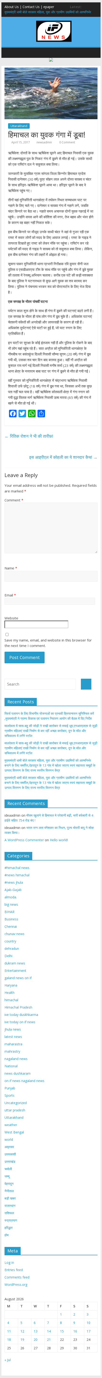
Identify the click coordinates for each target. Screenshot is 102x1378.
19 (22, 1339)
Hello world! (59, 840)
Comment (14, 500)
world (9, 1139)
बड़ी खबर (10, 1198)
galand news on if (18, 978)
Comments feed (17, 1277)
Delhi (8, 956)
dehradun (12, 948)
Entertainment (15, 970)
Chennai (11, 926)
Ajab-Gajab (13, 889)
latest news (13, 1036)
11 (9, 1331)
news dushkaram (18, 1073)
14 (49, 1331)
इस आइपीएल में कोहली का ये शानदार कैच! (63, 457)
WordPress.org (16, 1284)
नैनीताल (9, 1191)
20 (35, 1339)
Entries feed (14, 1270)
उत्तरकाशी (10, 1154)
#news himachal (17, 875)
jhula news (13, 1029)
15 (62, 1331)
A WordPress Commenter (24, 840)
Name (11, 568)
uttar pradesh (15, 1110)
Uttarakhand (18, 126)
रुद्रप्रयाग (11, 1220)
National (11, 1066)
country (10, 941)
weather (11, 1125)
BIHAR (9, 912)
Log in (9, 1262)
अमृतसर (9, 1147)
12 (22, 1331)
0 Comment (67, 142)
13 (35, 1331)
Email (10, 595)
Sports (9, 1095)
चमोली (8, 1169)
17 (88, 1331)
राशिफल (9, 1213)
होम (7, 1235)
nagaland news (16, 1058)
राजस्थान (10, 1205)
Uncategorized (16, 1103)
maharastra (13, 1044)
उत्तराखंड (10, 1161)
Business (11, 919)
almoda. (11, 897)
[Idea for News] (54, 21)
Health (9, 992)
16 (75, 1331)
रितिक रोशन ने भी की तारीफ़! (29, 436)
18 (9, 1339)
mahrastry (12, 1051)
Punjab (10, 1088)
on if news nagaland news (24, 1080)
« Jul (8, 1360)
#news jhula (14, 882)
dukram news (15, 963)
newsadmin (44, 142)
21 (49, 1339)
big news (11, 904)
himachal (11, 1000)
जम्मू (7, 1176)
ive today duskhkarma (21, 1014)
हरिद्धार (9, 1227)
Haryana (11, 985)
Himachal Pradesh (18, 1007)
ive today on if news (20, 1022)
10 (88, 1322)
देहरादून (9, 1183)
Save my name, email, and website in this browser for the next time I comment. (48, 643)
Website (11, 618)
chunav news (14, 934)
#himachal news (17, 867)
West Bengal (14, 1132)
